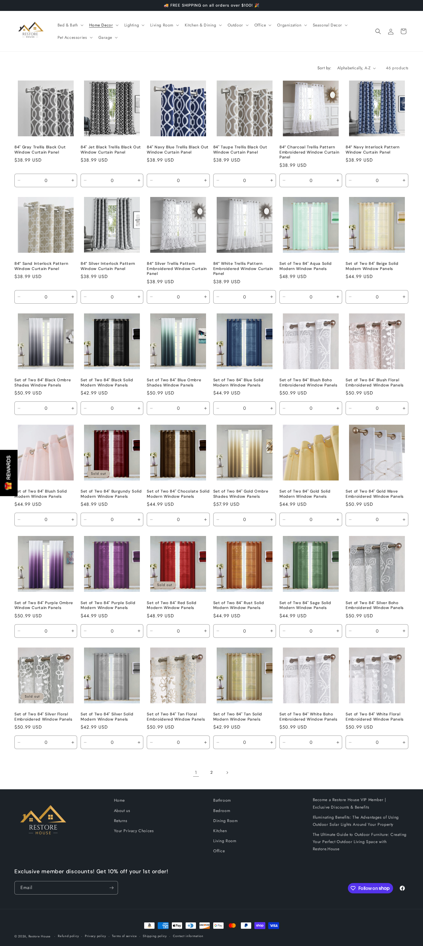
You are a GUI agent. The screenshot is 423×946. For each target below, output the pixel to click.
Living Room (225, 841)
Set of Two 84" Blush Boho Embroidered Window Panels (308, 383)
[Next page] (227, 772)
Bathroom (222, 800)
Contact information (188, 936)
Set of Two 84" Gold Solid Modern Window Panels (305, 494)
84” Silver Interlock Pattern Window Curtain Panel (108, 266)
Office (219, 851)
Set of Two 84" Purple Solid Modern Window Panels (108, 605)
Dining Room (225, 821)
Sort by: (324, 68)
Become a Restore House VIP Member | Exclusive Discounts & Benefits (349, 803)
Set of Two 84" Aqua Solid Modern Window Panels (305, 266)
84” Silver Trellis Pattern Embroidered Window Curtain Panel (177, 268)
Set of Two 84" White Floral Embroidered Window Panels (375, 717)
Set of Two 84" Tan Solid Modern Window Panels (237, 717)
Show (9, 473)
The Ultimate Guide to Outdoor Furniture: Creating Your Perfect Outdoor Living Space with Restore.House (360, 842)
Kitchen (220, 831)
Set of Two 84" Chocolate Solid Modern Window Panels (178, 494)
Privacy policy (95, 936)
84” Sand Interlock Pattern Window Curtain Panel (41, 266)
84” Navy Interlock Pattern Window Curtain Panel (372, 150)
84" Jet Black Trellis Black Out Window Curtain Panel (111, 150)
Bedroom (221, 810)
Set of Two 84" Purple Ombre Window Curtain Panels (43, 605)
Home (119, 800)
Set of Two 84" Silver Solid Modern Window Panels (107, 717)
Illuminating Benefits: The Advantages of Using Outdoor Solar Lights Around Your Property (356, 820)
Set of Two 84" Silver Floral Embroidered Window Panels (43, 717)
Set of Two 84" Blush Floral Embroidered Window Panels (375, 383)
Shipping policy (155, 936)
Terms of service (124, 936)
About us (122, 810)
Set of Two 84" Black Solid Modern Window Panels (107, 383)
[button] (70, 25)
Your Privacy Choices (134, 831)
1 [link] (196, 772)
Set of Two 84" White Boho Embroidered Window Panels (308, 717)
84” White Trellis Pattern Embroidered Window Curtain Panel (243, 268)
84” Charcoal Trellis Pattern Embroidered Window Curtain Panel (309, 152)
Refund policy (68, 936)
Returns (120, 821)
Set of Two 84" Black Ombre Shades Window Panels (42, 383)
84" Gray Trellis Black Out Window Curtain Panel (40, 150)
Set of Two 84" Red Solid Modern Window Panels (171, 605)
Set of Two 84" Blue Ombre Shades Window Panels (174, 383)
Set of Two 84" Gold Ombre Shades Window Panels (240, 494)
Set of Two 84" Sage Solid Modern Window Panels (305, 605)
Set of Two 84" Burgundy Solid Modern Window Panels (111, 494)
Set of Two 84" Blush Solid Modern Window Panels (40, 494)
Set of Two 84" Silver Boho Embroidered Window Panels (375, 605)
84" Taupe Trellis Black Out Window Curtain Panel (240, 150)
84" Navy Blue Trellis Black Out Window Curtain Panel (178, 150)
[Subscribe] (111, 888)
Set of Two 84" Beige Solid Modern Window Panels (372, 266)
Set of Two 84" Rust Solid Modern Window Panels (238, 605)
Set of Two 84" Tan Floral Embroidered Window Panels (176, 717)
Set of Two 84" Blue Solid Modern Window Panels (238, 383)
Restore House (39, 936)
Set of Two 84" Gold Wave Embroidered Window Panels (375, 494)
